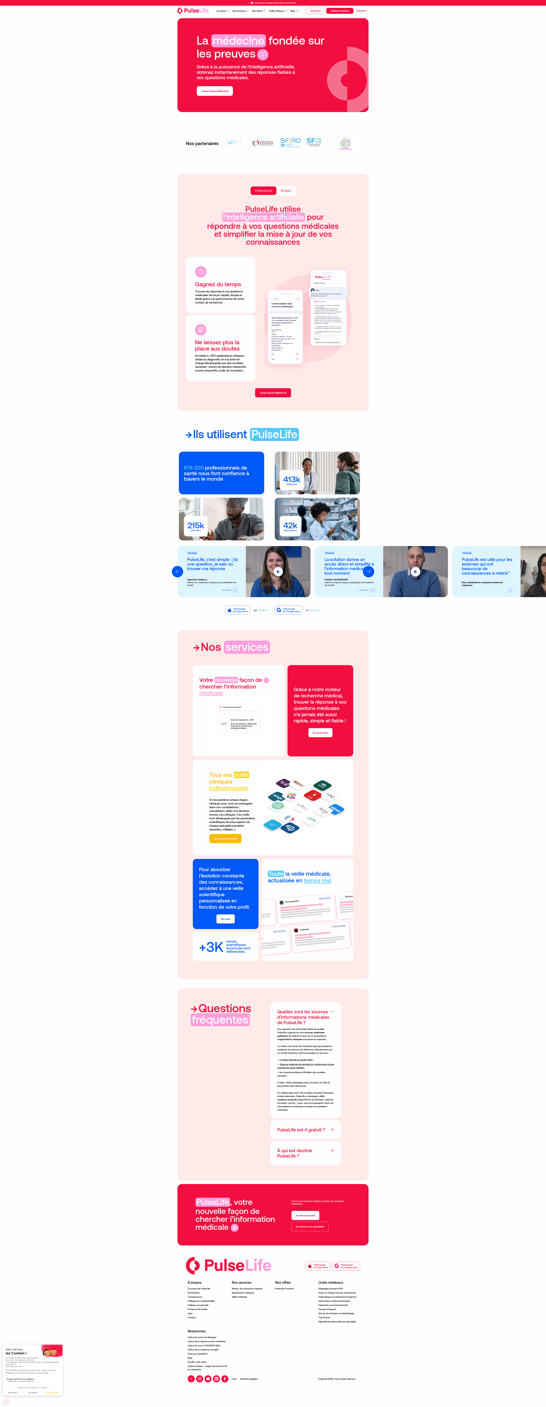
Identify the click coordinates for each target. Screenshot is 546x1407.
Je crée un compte (305, 1215)
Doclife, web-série (197, 1361)
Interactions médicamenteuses (334, 1300)
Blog (292, 10)
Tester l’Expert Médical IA (214, 91)
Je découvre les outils (225, 838)
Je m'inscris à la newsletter (310, 1226)
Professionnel (263, 190)
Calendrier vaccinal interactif (333, 1305)
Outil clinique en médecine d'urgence (337, 1296)
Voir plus (225, 919)
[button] (315, 11)
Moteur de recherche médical (247, 1288)
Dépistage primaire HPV (330, 1288)
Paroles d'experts (327, 1309)
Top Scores (324, 1317)
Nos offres (257, 10)
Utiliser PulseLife (340, 10)
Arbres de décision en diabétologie (336, 1313)
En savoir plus (320, 732)
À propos (221, 10)
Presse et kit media (197, 1309)
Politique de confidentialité (201, 1300)
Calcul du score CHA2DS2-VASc (204, 1345)
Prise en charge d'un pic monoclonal (337, 1292)
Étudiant (286, 190)
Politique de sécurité (198, 1305)
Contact (192, 1317)
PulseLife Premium (284, 1288)
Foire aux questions (197, 1353)
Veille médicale (239, 1296)
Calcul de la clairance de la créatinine (207, 1341)
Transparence (195, 1296)
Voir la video (226, 590)
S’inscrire (315, 10)
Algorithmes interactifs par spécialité (337, 1321)
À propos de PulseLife (199, 1288)
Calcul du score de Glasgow (202, 1337)
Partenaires (193, 1292)
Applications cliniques (243, 1292)
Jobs (190, 1313)
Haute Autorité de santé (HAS (297, 1059)
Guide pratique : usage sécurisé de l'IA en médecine (207, 1368)
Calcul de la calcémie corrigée (203, 1349)
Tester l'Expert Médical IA (273, 392)
